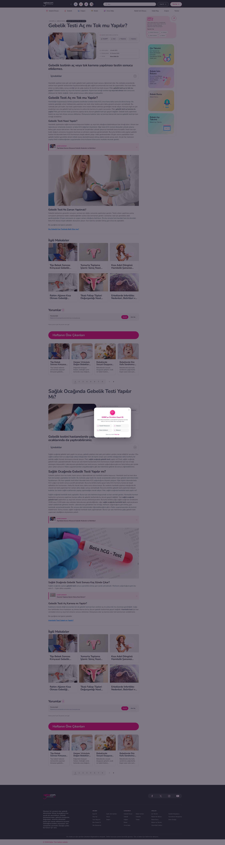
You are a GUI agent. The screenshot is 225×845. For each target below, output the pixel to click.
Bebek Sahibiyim (103, 430)
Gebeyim (118, 425)
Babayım (118, 430)
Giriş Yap (117, 434)
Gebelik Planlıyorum (104, 425)
